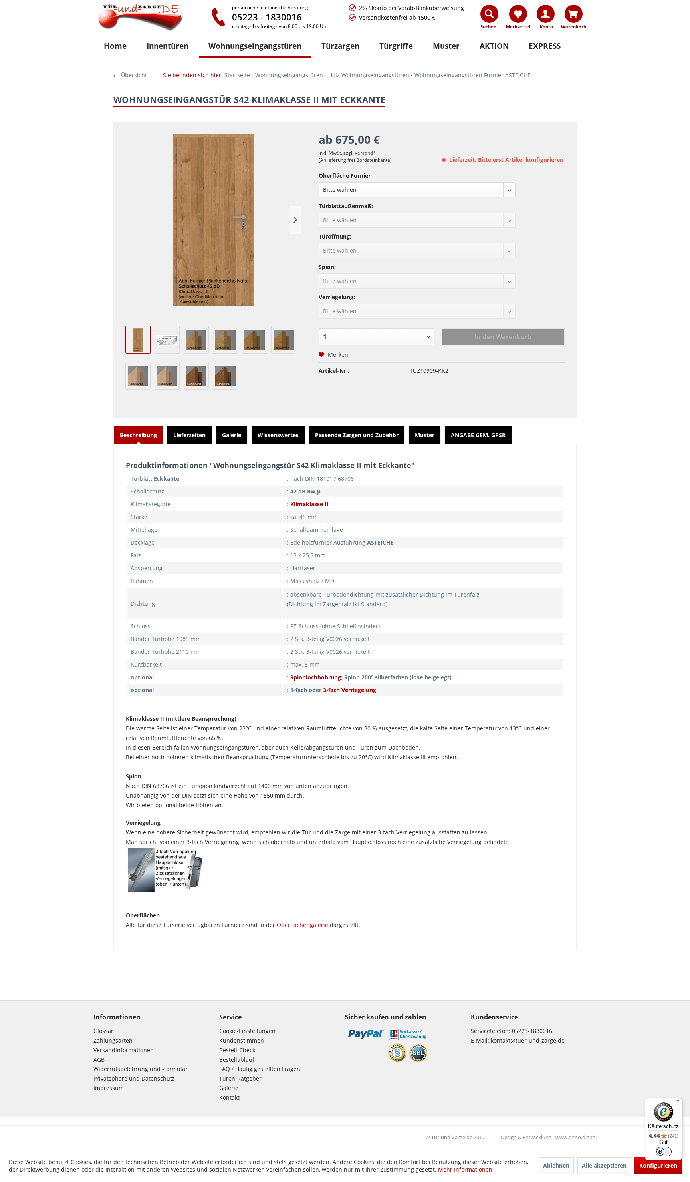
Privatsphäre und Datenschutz (134, 1078)
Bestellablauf (236, 1059)
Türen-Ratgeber (240, 1078)
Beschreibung (138, 435)
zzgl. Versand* (359, 152)
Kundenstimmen (241, 1040)
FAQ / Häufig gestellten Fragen (259, 1069)
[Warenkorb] (574, 14)
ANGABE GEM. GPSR (478, 435)
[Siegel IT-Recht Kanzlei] (397, 1052)
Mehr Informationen (465, 1169)
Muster (424, 435)
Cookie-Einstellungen (247, 1031)
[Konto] (546, 14)
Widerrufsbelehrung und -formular (140, 1069)
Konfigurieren (658, 1165)
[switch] (664, 1151)
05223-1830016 (532, 1031)
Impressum (108, 1088)
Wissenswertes (278, 435)
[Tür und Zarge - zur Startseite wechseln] (148, 18)
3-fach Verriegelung (349, 690)
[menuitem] (489, 19)
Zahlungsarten (113, 1040)
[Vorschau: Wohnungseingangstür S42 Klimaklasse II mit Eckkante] (138, 340)
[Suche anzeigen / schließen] (489, 14)
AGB (99, 1059)
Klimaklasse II (309, 504)
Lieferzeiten (189, 435)
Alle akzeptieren (604, 1165)
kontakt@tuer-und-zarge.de (528, 1040)
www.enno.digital (576, 1137)
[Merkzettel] (518, 14)
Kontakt (229, 1097)
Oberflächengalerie (302, 925)
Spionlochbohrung (315, 677)
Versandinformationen (123, 1050)
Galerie (231, 435)
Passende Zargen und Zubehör (357, 435)
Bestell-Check (237, 1050)
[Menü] (677, 1103)
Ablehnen (556, 1165)
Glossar (103, 1031)
